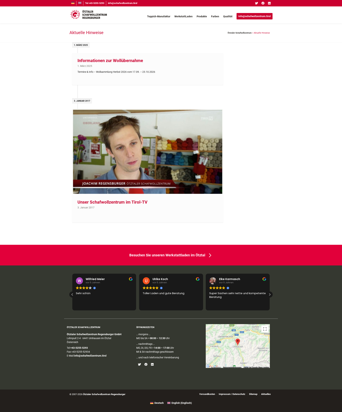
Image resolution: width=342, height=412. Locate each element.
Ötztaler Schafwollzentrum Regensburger (104, 394)
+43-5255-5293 (79, 347)
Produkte (202, 16)
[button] (269, 294)
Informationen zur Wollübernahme (110, 60)
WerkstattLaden (183, 16)
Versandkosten (207, 394)
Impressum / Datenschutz (232, 394)
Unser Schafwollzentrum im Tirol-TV (112, 202)
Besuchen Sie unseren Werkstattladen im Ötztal (167, 255)
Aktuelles (266, 394)
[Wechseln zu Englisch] (79, 3)
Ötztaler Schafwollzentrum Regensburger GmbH (94, 334)
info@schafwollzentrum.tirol (122, 3)
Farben (215, 16)
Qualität (227, 16)
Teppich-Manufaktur (158, 16)
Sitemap (253, 394)
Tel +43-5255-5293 (94, 3)
